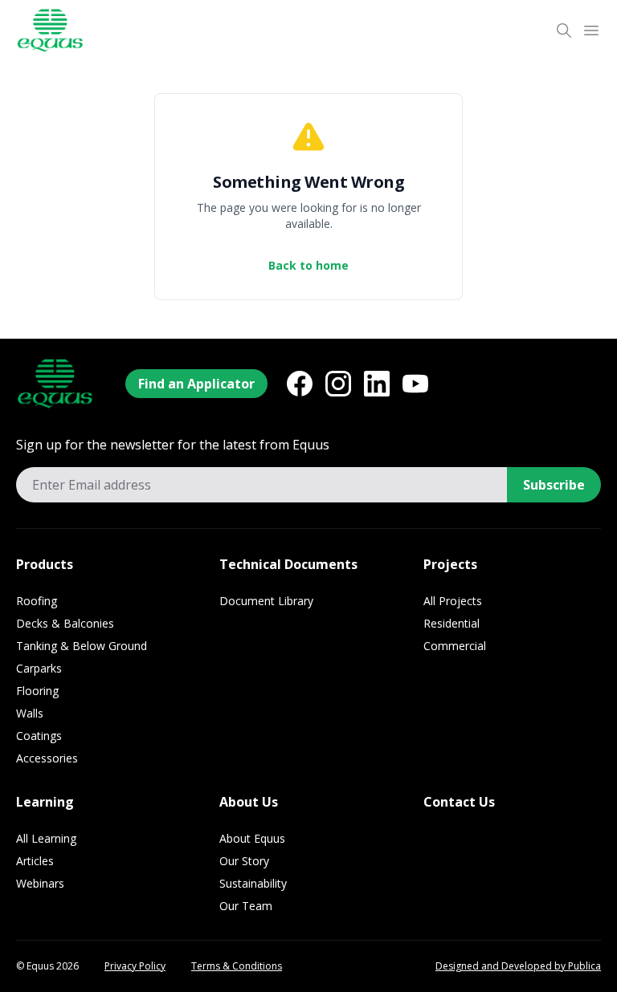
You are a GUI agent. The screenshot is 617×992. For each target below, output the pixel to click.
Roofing (36, 600)
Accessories (47, 758)
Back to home (308, 265)
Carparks (39, 668)
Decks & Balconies (65, 623)
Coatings (39, 735)
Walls (29, 713)
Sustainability (253, 883)
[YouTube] (415, 383)
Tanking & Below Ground (81, 645)
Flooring (37, 690)
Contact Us (459, 802)
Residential (451, 623)
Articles (35, 860)
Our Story (244, 860)
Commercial (454, 645)
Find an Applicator (196, 383)
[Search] (564, 30)
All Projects (452, 600)
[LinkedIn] (377, 383)
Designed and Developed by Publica (518, 966)
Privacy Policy (134, 966)
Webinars (40, 883)
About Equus (252, 838)
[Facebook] (300, 383)
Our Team (245, 905)
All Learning (46, 838)
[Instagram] (338, 383)
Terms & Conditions (236, 966)
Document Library (266, 600)
